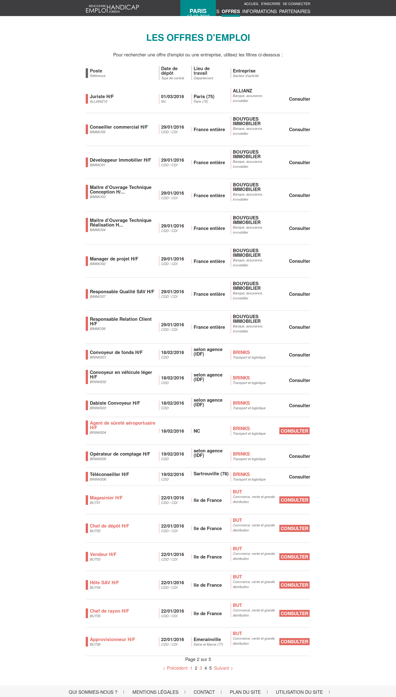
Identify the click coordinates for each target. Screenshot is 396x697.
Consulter (294, 430)
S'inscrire (270, 3)
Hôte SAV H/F (104, 582)
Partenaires (294, 11)
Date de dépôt (169, 70)
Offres (231, 11)
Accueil (251, 3)
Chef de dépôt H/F (109, 525)
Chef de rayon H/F (109, 610)
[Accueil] (113, 8)
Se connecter (296, 3)
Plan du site (245, 692)
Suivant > (223, 667)
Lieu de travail (202, 70)
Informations (259, 11)
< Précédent (175, 667)
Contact (204, 692)
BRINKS (241, 352)
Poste (96, 70)
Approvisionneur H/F (112, 639)
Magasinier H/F (106, 497)
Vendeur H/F (103, 554)
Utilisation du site (299, 692)
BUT (237, 491)
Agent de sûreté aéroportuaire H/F (122, 425)
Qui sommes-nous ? (93, 692)
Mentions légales (155, 692)
